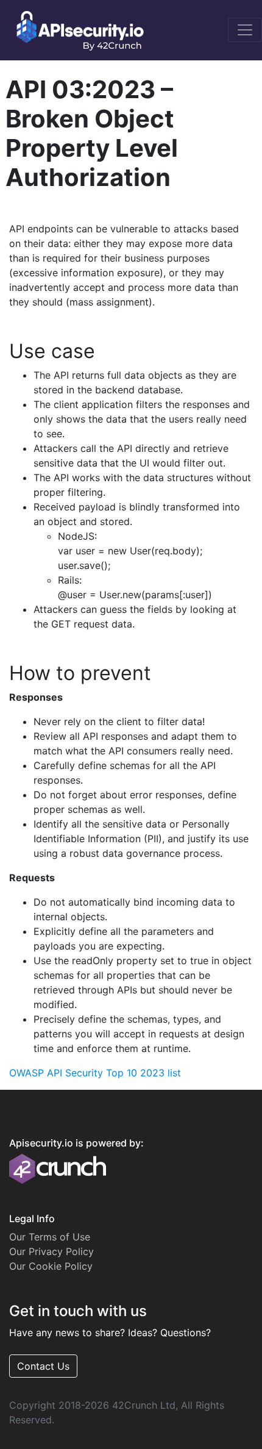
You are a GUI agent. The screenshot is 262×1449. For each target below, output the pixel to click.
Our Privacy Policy (51, 1251)
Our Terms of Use (49, 1237)
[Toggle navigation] (245, 30)
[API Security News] (76, 30)
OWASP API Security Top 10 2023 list (95, 1073)
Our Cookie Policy (51, 1266)
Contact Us (43, 1366)
